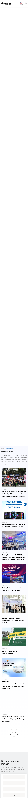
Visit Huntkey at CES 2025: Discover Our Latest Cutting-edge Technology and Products (13, 719)
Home (2, 448)
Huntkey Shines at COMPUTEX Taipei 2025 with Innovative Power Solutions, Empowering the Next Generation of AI (14, 557)
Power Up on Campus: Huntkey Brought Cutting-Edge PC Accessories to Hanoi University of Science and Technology (14, 494)
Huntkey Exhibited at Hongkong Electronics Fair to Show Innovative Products (13, 621)
